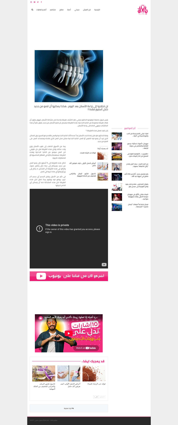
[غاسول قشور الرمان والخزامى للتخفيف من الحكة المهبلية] (102, 176)
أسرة (69, 9)
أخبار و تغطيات (41, 9)
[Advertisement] (130, 86)
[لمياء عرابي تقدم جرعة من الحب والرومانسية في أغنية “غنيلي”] (117, 136)
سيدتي (76, 9)
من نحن (146, 2)
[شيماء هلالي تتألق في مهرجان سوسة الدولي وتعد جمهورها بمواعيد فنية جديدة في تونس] (117, 197)
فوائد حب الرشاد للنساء (88, 152)
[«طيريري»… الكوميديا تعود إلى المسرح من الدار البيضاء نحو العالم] (117, 156)
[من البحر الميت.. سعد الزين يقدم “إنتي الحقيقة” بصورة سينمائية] (117, 167)
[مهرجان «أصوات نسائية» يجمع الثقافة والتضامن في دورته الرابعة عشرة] (117, 146)
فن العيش (87, 9)
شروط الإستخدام (125, 2)
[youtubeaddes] (69, 276)
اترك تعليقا (68, 408)
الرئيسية (97, 9)
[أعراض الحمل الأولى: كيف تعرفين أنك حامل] (102, 166)
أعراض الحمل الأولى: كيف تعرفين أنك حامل (82, 164)
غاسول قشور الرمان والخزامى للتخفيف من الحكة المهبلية (82, 174)
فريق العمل (140, 2)
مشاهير (53, 9)
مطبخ (61, 9)
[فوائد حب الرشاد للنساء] (102, 156)
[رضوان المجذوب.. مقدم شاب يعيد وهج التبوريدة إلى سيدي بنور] (117, 187)
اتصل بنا (133, 2)
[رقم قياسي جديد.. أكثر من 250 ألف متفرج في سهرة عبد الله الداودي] (117, 177)
